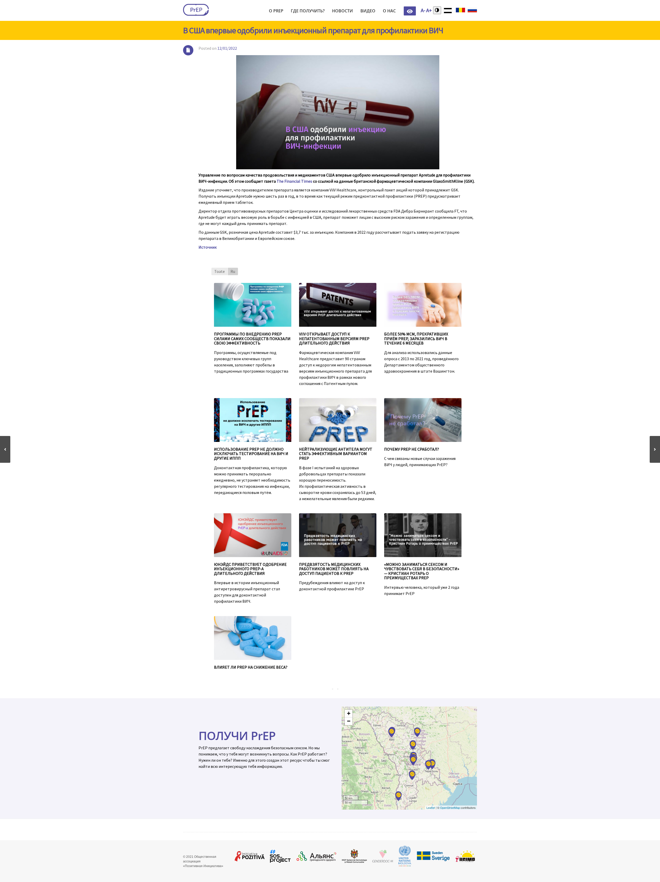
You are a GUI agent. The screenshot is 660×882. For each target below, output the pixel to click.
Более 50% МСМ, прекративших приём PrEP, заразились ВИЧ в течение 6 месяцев (416, 338)
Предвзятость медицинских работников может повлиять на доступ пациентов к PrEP (334, 569)
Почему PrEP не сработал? (411, 449)
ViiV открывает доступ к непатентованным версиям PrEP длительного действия (334, 338)
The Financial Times (294, 181)
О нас (389, 11)
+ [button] (348, 713)
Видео (367, 11)
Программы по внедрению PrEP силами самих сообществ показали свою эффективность (252, 338)
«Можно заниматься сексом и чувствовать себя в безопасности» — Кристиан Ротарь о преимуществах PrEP (421, 571)
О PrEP (276, 11)
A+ (429, 10)
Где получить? (308, 11)
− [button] (348, 721)
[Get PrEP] (196, 10)
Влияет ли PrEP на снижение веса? (250, 667)
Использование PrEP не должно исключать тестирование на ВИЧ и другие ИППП (251, 454)
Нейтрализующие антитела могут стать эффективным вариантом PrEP (335, 454)
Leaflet (430, 807)
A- (423, 10)
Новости (342, 11)
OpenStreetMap (450, 807)
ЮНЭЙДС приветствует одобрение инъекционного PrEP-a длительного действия (250, 569)
